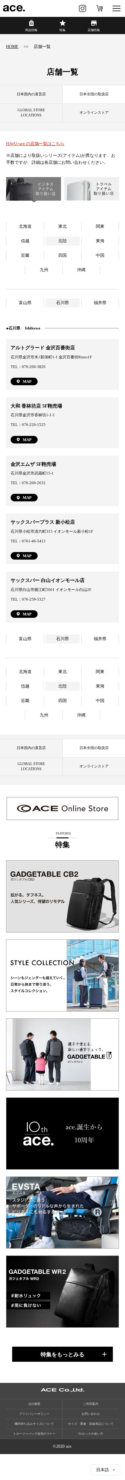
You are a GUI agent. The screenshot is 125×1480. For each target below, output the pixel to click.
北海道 (25, 226)
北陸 (62, 241)
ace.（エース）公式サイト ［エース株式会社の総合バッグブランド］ (14, 8)
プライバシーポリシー (34, 1413)
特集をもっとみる (62, 1354)
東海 (100, 241)
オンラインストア (99, 8)
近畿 (25, 255)
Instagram (82, 8)
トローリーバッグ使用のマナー (34, 1433)
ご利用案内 (90, 1403)
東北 (62, 226)
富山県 (25, 302)
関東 (100, 226)
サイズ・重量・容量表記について (90, 1423)
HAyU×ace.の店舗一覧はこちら (35, 143)
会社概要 (34, 1403)
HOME (12, 46)
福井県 (100, 302)
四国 (62, 255)
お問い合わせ (91, 1413)
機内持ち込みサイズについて (34, 1423)
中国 (100, 255)
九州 (44, 270)
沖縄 (81, 270)
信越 (25, 241)
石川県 (62, 302)
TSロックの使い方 (90, 1433)
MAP (27, 381)
